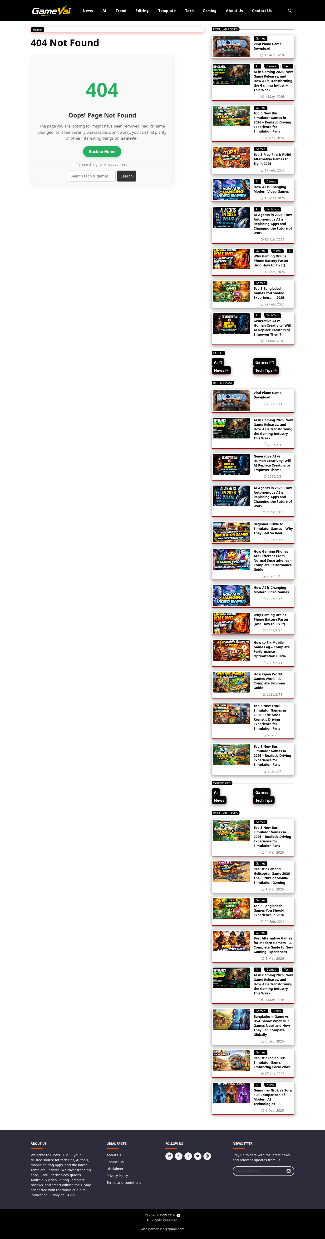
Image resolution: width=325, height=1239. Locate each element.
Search (126, 176)
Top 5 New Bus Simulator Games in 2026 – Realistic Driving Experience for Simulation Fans (272, 122)
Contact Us (115, 1162)
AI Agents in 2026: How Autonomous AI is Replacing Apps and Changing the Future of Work (273, 223)
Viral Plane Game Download (267, 46)
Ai (257, 66)
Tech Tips (290, 66)
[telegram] (169, 1156)
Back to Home (102, 151)
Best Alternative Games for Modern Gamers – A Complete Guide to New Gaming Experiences (273, 945)
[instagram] (207, 1156)
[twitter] (198, 1156)
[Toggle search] (290, 10)
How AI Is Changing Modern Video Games (271, 189)
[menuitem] (88, 10)
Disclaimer (115, 1168)
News (277, 251)
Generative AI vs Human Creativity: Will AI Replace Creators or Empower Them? (272, 328)
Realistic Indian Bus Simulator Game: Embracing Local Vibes (272, 1062)
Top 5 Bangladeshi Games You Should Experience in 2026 (269, 293)
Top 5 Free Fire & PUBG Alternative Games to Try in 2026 (272, 159)
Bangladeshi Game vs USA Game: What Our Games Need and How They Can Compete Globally (272, 1025)
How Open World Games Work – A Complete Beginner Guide (269, 681)
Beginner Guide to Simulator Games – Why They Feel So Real (273, 528)
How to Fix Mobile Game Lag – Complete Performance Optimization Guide (272, 649)
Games (260, 38)
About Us (114, 1155)
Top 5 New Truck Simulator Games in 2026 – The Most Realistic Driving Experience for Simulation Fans (270, 717)
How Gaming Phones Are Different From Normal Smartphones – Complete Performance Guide (273, 560)
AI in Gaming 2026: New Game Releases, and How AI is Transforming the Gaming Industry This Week (273, 80)
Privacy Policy (117, 1175)
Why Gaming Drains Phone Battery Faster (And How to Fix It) (271, 260)
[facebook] (188, 1156)
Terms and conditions (124, 1182)
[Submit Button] (288, 1171)
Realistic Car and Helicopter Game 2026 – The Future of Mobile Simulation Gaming (273, 876)
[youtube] (178, 1156)
